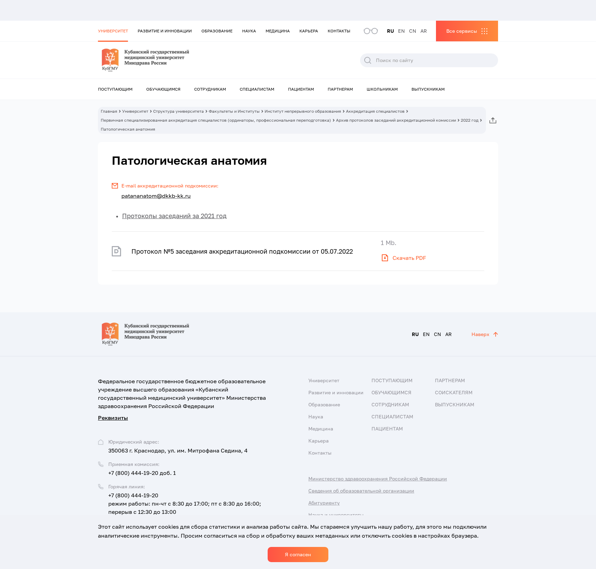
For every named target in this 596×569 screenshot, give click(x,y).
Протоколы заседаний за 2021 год (174, 216)
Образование (216, 30)
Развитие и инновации (165, 30)
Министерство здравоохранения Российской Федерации (377, 478)
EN (401, 31)
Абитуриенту (324, 503)
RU (390, 31)
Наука (249, 30)
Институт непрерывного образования (303, 111)
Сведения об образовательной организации (361, 491)
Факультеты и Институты (234, 111)
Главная (109, 111)
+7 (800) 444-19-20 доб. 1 (142, 472)
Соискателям (454, 392)
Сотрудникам (210, 89)
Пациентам (301, 89)
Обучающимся (163, 89)
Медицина (278, 30)
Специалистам (257, 89)
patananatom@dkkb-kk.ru (156, 195)
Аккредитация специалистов (375, 111)
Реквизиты (113, 417)
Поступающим (115, 89)
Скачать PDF (409, 257)
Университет (113, 30)
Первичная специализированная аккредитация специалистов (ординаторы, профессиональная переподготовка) (216, 120)
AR (423, 31)
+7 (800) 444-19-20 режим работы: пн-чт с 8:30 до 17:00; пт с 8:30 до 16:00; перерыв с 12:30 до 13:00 (184, 503)
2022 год (469, 120)
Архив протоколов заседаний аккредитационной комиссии (396, 120)
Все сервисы (461, 31)
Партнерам (340, 89)
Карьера (308, 30)
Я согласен (298, 554)
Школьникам (382, 89)
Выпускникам (428, 89)
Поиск (367, 60)
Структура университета (178, 111)
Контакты (339, 30)
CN (412, 31)
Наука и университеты (336, 515)
